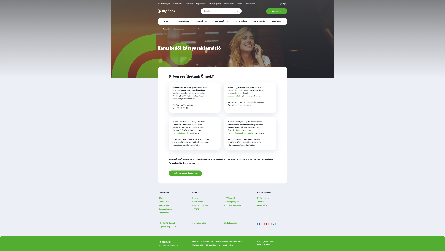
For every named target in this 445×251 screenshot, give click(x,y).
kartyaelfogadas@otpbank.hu (240, 133)
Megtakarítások (165, 209)
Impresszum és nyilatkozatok (202, 241)
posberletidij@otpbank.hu (239, 96)
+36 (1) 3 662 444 (182, 108)
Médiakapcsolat (230, 223)
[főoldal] (173, 242)
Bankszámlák (164, 201)
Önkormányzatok (215, 4)
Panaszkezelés (250, 4)
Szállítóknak (197, 201)
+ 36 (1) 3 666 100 (186, 105)
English (285, 4)
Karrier (195, 198)
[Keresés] (238, 11)
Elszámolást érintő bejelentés (185, 173)
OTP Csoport (229, 198)
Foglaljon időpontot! (167, 227)
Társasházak (189, 4)
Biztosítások (164, 213)
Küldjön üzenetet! (198, 223)
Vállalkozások (177, 4)
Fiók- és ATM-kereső (167, 223)
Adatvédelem (228, 245)
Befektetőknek (229, 4)
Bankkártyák (164, 205)
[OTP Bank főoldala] (166, 11)
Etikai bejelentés (197, 245)
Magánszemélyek (164, 4)
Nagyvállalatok (201, 4)
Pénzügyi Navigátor (213, 245)
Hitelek (161, 198)
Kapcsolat (166, 29)
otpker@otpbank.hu (180, 133)
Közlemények (263, 198)
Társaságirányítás (231, 201)
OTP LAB (195, 209)
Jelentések (261, 201)
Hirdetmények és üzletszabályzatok (229, 241)
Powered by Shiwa (263, 244)
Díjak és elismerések (232, 205)
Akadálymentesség (200, 205)
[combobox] (221, 11)
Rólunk (239, 4)
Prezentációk (262, 205)
